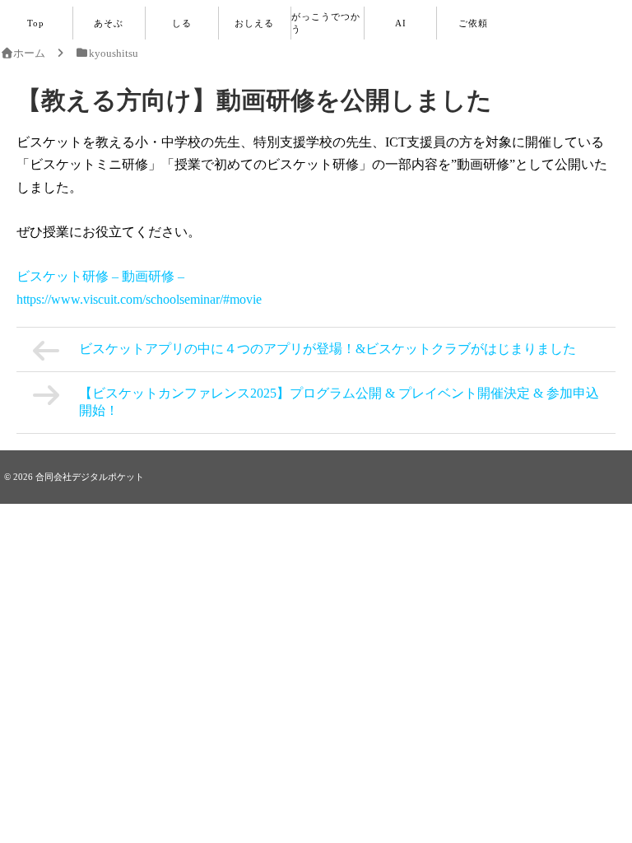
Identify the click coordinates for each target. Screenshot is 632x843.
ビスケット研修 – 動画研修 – (100, 276)
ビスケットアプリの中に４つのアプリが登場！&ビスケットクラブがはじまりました (327, 349)
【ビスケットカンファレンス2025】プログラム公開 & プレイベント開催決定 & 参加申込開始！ (339, 401)
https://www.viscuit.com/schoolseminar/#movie (139, 299)
